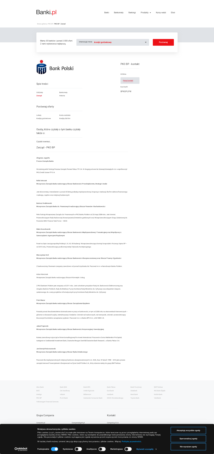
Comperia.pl (40, 423)
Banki (106, 12)
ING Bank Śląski (159, 391)
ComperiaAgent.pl (78, 423)
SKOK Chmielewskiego (115, 398)
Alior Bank (40, 387)
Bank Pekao (111, 387)
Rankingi (132, 12)
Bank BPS (86, 387)
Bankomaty (118, 12)
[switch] (78, 449)
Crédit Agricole (88, 391)
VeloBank (157, 398)
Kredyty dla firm (64, 118)
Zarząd (39, 96)
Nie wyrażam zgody (188, 447)
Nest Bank (134, 394)
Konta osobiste (64, 115)
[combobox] (120, 42)
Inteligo (39, 394)
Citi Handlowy (65, 391)
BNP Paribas (158, 387)
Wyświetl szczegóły (145, 449)
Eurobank (110, 391)
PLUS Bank (64, 398)
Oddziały (39, 92)
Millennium (87, 394)
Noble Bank (158, 394)
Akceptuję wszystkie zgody (188, 430)
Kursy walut (161, 12)
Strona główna (42, 24)
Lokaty (38, 115)
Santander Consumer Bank (92, 398)
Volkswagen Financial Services (47, 402)
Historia (62, 96)
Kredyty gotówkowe (43, 118)
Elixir (173, 12)
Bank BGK (63, 387)
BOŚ (38, 391)
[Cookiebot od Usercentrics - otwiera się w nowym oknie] (21, 449)
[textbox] (120, 42)
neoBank (110, 394)
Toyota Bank (135, 398)
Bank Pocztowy (136, 387)
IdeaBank (134, 391)
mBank (62, 394)
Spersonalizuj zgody (188, 439)
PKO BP (50, 24)
